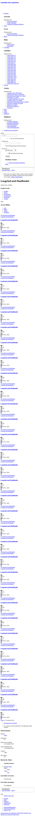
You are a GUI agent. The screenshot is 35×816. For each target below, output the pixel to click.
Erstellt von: (5, 141)
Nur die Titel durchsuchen (17, 138)
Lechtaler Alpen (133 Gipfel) (14, 100)
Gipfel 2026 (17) (11, 55)
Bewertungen (7, 196)
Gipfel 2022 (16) (11, 61)
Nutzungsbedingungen (10, 807)
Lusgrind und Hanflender (7, 217)
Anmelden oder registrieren (10, 2)
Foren (5, 25)
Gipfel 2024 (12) (11, 58)
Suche (5, 112)
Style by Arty (7, 810)
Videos (5, 211)
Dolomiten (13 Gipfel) (13, 97)
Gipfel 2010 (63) (11, 79)
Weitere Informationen (17, 177)
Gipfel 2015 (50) (11, 71)
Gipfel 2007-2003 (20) (13, 83)
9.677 (8, 769)
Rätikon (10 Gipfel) (12, 105)
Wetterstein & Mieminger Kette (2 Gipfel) (18, 102)
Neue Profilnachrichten (13, 127)
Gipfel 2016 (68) (11, 70)
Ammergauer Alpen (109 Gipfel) (15, 94)
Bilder (5, 36)
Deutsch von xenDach (10, 814)
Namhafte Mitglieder (12, 121)
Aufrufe (6, 199)
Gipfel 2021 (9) (11, 62)
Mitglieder (6, 113)
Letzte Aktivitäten (11, 23)
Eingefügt (6, 212)
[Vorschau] (1, 229)
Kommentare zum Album (10, 723)
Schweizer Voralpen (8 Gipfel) (15, 103)
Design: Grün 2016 (9, 795)
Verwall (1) (10, 108)
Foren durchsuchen (12, 21)
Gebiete (6, 85)
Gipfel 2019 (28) (11, 65)
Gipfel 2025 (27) (11, 57)
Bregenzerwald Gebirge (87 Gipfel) (16, 96)
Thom (2, 720)
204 (8, 772)
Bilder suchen (10, 44)
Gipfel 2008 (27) (11, 82)
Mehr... (7, 164)
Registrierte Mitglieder (13, 123)
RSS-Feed (6, 804)
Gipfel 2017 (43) (11, 68)
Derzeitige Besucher (12, 124)
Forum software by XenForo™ (16, 813)
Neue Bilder (10, 46)
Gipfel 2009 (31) (11, 80)
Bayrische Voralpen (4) (13, 106)
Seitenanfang (7, 803)
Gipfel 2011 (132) (11, 77)
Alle (5, 208)
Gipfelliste (6, 47)
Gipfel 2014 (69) (11, 73)
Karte (5, 109)
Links (5, 110)
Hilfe (5, 800)
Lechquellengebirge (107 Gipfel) (15, 99)
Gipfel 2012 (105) (11, 76)
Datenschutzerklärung (9, 808)
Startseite (6, 13)
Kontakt (6, 798)
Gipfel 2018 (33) (11, 67)
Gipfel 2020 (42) (11, 64)
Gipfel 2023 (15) (11, 59)
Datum (5, 193)
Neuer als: (4, 148)
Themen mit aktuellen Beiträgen (15, 24)
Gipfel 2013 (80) (11, 74)
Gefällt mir (6, 197)
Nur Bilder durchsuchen (16, 153)
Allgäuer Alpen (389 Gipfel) (14, 93)
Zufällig (6, 191)
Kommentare (7, 194)
